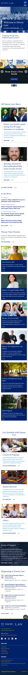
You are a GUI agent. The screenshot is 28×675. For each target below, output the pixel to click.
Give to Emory (4, 652)
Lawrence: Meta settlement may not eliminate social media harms (13, 200)
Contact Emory (4, 653)
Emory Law (3, 647)
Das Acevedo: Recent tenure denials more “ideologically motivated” (12, 214)
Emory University (5, 648)
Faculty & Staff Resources (7, 660)
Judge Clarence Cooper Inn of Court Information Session (15, 596)
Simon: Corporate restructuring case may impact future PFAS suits (13, 207)
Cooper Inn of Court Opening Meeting (15, 606)
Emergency (3, 650)
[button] (2, 71)
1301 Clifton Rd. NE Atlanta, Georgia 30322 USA (7, 629)
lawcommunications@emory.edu (9, 635)
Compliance (24, 671)
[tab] (12, 85)
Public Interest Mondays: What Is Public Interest (14, 576)
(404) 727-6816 (4, 633)
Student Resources (5, 662)
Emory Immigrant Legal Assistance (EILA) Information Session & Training (15, 585)
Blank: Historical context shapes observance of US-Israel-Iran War (11, 221)
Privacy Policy (4, 665)
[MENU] (25, 2)
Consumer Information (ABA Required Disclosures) (13, 663)
